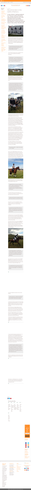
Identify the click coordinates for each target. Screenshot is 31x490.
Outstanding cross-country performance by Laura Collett (3, 32)
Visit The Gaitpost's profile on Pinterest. (27, 457)
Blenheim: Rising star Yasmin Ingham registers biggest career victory (3, 49)
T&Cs (17, 470)
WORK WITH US (5, 2)
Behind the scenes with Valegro (3, 23)
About (9, 2)
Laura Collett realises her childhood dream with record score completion (3, 27)
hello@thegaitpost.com (12, 467)
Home (2, 2)
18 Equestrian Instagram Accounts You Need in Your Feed (3, 12)
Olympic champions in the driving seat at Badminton (3, 36)
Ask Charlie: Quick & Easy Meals (3, 16)
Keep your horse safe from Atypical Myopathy (3, 44)
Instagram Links (19, 466)
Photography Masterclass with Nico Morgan (3, 20)
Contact (11, 2)
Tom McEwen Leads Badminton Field (3, 40)
